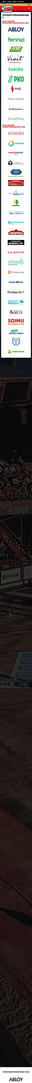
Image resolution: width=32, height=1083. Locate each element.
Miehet (4, 1)
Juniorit (14, 1)
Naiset (9, 1)
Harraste (21, 1)
